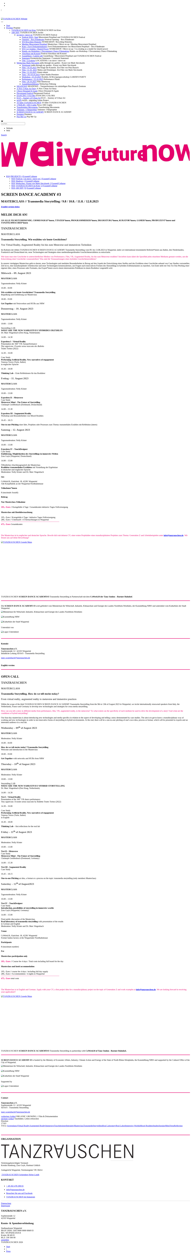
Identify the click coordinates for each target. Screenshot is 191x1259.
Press (8, 1251)
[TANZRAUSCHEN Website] (14, 19)
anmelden (5, 1240)
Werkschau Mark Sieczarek (28, 63)
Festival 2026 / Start (30, 37)
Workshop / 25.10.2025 (31, 77)
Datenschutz (6, 1203)
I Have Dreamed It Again (27, 91)
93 (25, 188)
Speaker (162, 1126)
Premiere (20, 114)
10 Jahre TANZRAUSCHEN (29, 103)
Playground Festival (25, 93)
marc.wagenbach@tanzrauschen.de (15, 658)
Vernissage (26, 65)
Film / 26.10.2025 (29, 81)
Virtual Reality (23, 1126)
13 (42, 186)
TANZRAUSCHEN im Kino (23, 30)
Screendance (12, 1126)
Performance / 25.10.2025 (32, 79)
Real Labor (120, 1126)
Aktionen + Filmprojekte (27, 110)
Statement (26, 58)
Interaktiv (70, 1126)
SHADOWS (22, 86)
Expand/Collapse (30, 176)
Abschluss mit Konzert (31, 53)
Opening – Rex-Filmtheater (33, 39)
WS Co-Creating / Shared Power (35, 49)
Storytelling (97, 1126)
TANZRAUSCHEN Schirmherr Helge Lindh (20, 1175)
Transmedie (88, 1126)
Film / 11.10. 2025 (29, 70)
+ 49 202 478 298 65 (15, 1186)
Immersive (49, 1126)
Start (8, 25)
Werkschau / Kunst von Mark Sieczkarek (32, 183)
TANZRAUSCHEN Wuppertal (14, 10)
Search (4, 135)
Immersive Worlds (132, 1126)
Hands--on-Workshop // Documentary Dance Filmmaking (45, 51)
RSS (8, 176)
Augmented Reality (37, 1126)
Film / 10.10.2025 (29, 67)
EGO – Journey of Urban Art (29, 98)
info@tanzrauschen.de (15, 1190)
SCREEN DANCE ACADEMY (30, 112)
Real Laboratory (109, 1126)
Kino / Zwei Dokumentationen (34, 46)
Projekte (9, 28)
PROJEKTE (16, 176)
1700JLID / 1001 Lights (27, 105)
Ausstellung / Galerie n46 (32, 56)
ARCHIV (15, 32)
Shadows (19, 181)
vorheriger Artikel (8, 1116)
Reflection (178, 1126)
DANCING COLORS (26, 96)
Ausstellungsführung (30, 84)
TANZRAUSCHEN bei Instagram (20, 1197)
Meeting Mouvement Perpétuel (34, 44)
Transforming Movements (27, 107)
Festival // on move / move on (28, 179)
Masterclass (78, 1126)
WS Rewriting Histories (31, 42)
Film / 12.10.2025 (29, 72)
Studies (156, 1126)
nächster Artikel (7, 1119)
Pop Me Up (21, 117)
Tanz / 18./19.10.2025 (31, 74)
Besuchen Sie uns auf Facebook (19, 1193)
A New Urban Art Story (26, 89)
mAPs (19, 100)
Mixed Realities (146, 1126)
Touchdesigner (60, 1126)
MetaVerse (169, 1126)
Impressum (5, 1206)
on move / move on (24, 35)
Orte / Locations (28, 60)
